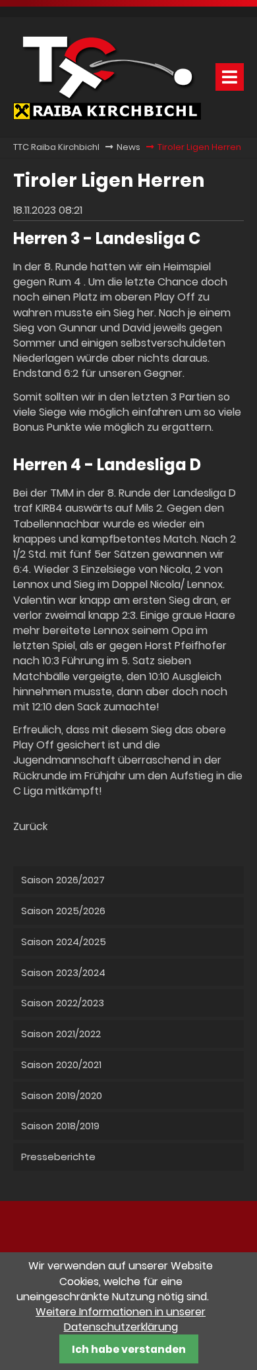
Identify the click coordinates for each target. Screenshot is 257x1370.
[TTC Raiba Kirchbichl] (107, 116)
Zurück (30, 826)
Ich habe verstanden (129, 1349)
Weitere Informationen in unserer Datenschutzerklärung (121, 1319)
